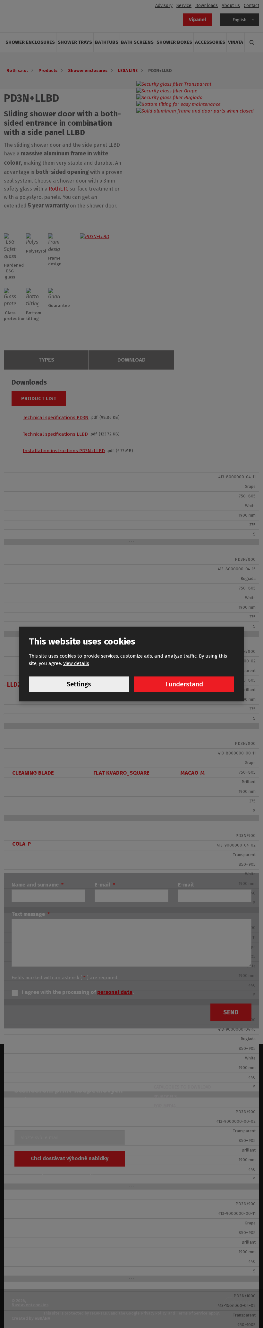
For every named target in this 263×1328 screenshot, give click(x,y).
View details (76, 663)
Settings (79, 684)
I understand (184, 684)
